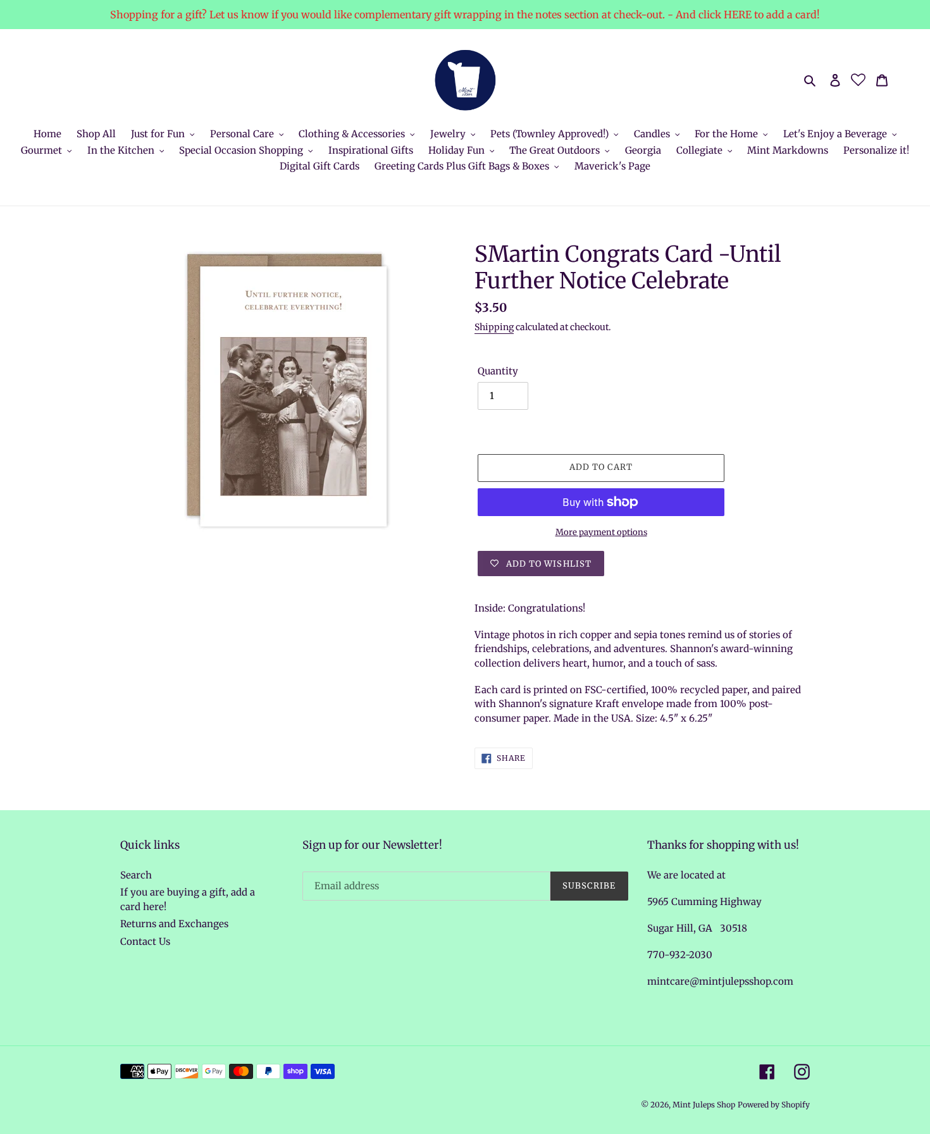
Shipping (494, 327)
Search (136, 875)
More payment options (601, 532)
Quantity (498, 371)
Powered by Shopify (774, 1104)
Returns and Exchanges (174, 924)
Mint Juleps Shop (704, 1104)
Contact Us (145, 941)
